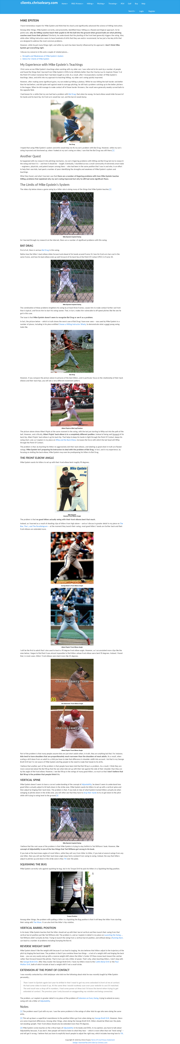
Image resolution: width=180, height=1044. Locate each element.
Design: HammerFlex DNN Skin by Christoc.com (90, 1043)
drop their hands (90, 793)
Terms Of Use (96, 1040)
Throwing (112, 4)
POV (122, 4)
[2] (110, 189)
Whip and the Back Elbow (66, 440)
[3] (57, 796)
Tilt (65, 859)
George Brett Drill (30, 962)
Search (131, 11)
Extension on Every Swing (88, 998)
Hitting (89, 4)
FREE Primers (76, 4)
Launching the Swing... (113, 935)
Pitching (100, 4)
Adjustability (87, 785)
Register (152, 11)
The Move (37, 922)
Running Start (117, 938)
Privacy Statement (108, 1040)
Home (64, 4)
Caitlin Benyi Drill (102, 962)
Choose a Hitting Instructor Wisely (72, 324)
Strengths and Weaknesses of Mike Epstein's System (42, 56)
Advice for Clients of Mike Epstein (35, 59)
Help (143, 4)
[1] (113, 151)
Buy (136, 4)
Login (141, 11)
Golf (129, 4)
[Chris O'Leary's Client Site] (39, 3)
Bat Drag (72, 94)
